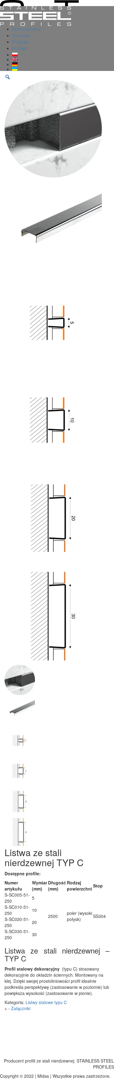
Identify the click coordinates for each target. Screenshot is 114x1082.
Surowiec (21, 35)
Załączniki (20, 1008)
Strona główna (26, 29)
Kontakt (19, 48)
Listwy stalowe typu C (46, 1002)
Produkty (20, 42)
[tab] (57, 1008)
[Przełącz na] (63, 54)
